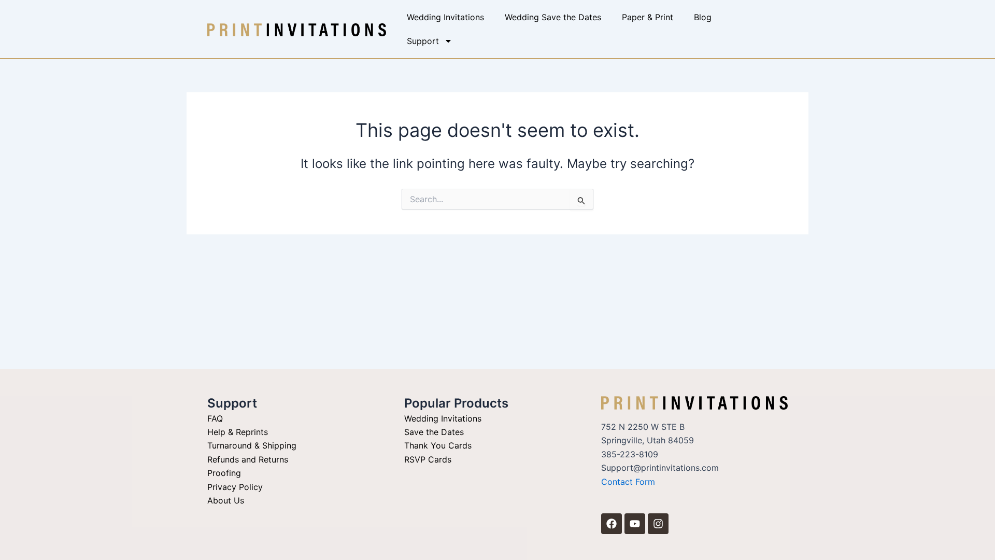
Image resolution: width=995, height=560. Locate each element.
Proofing (224, 473)
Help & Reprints (237, 432)
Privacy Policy (235, 487)
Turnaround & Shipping (251, 445)
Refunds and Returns (247, 459)
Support (423, 41)
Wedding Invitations (445, 17)
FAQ (215, 418)
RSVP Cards (427, 459)
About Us (225, 500)
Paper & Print (647, 17)
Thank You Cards (438, 445)
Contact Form (628, 482)
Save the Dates (434, 432)
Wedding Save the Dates (553, 17)
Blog (703, 17)
